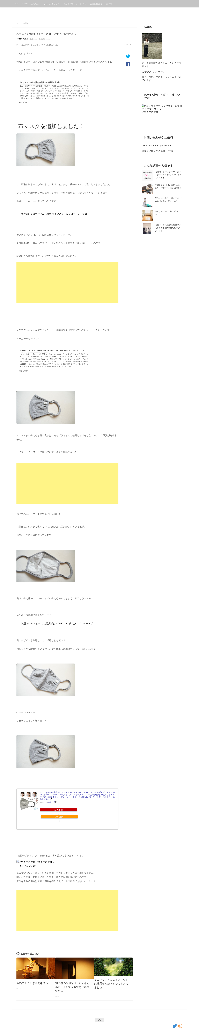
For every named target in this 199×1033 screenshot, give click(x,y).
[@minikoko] (175, 1026)
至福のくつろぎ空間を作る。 (33, 983)
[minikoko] (180, 1026)
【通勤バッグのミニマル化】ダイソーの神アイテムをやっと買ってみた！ (168, 175)
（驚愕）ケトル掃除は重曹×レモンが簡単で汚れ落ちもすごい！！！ (168, 228)
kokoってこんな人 (30, 3)
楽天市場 (58, 809)
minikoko (23, 39)
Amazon (59, 817)
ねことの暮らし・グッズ (75, 3)
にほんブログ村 (24, 866)
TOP (16, 3)
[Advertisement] (67, 282)
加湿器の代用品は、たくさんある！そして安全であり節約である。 (72, 987)
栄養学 (109, 3)
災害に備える (96, 3)
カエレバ (51, 802)
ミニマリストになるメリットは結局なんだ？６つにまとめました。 (111, 983)
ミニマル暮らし (50, 3)
